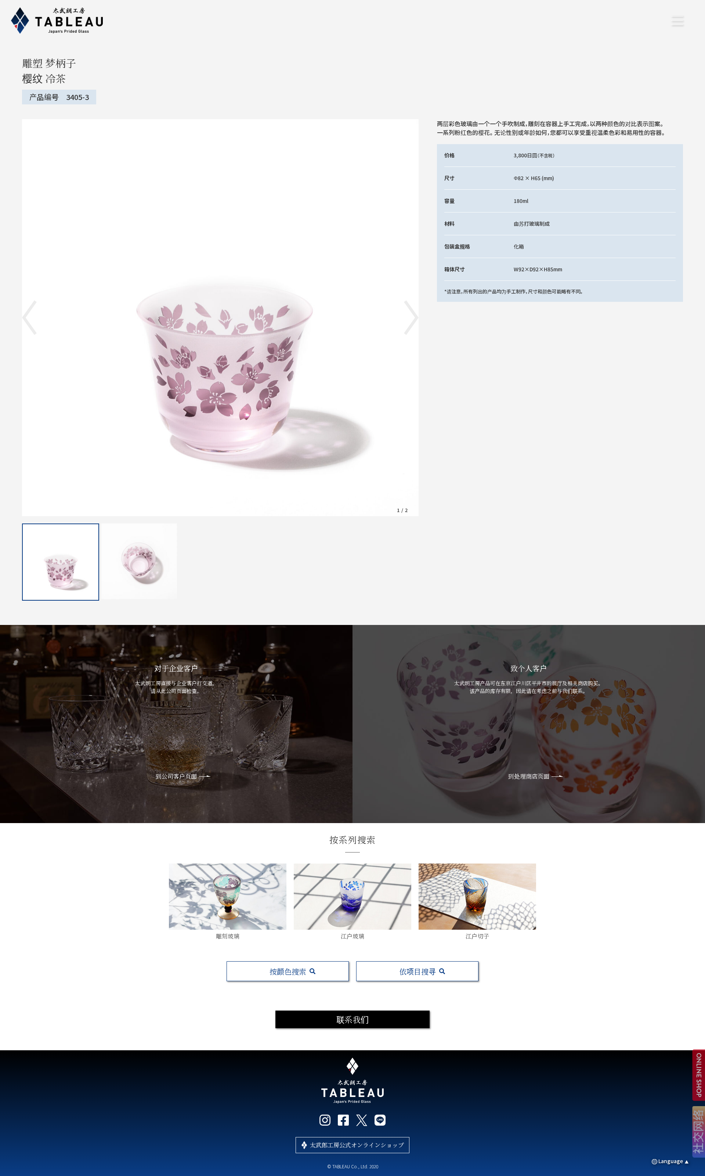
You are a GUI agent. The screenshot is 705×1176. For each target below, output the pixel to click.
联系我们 (352, 1019)
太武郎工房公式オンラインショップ (357, 1145)
